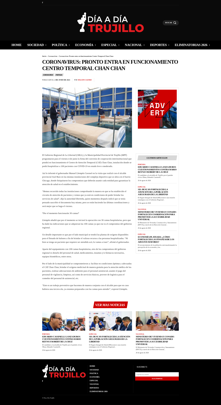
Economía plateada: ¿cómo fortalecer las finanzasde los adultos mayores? (156, 239)
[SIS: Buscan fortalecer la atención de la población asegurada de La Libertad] (110, 321)
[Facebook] (42, 2)
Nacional (142, 209)
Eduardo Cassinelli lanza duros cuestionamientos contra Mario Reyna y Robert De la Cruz (157, 169)
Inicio (44, 56)
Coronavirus (52, 56)
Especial (142, 187)
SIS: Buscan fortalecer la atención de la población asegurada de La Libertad (153, 192)
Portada (59, 75)
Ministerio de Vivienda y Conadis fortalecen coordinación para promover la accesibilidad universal (157, 216)
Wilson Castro (85, 80)
